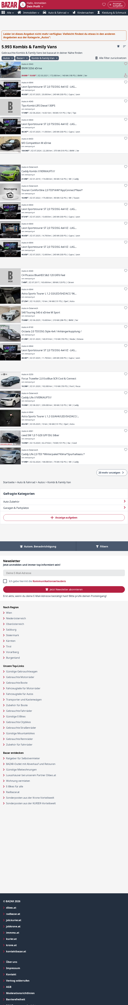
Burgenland (13, 657)
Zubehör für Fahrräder (19, 744)
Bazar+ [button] (21, 58)
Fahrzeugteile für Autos (19, 694)
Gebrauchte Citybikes (18, 722)
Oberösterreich (15, 624)
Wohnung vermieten (30, 781)
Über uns (11, 962)
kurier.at (24, 939)
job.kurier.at (26, 920)
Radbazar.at (24, 792)
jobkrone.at (26, 926)
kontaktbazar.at (28, 951)
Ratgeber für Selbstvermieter (35, 758)
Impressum (25, 968)
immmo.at (25, 932)
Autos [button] (6, 58)
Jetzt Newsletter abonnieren (66, 589)
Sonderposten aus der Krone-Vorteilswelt (42, 797)
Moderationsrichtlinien (20, 993)
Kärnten (10, 641)
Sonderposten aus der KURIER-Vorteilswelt (43, 803)
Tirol (8, 646)
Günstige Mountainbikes (20, 733)
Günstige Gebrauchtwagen (21, 671)
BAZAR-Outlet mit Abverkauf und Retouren (42, 764)
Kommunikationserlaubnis (49, 581)
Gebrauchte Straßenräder (21, 727)
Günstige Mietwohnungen (33, 769)
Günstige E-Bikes (15, 716)
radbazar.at (25, 914)
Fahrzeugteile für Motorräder (23, 688)
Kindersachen (85, 12)
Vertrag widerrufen (18, 980)
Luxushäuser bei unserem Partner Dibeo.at (43, 775)
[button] (33, 4)
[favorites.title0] (104, 5)
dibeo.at (23, 907)
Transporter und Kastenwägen (24, 699)
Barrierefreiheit (28, 999)
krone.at (24, 945)
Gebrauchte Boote (16, 682)
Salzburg (11, 629)
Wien (9, 612)
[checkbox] (64, 581)
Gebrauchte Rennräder (19, 739)
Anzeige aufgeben (66, 517)
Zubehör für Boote (17, 705)
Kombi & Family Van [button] (43, 58)
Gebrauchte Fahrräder (19, 711)
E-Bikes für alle (26, 786)
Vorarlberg (12, 652)
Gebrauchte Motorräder (20, 677)
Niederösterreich (16, 618)
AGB (21, 987)
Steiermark (12, 635)
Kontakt (11, 974)
